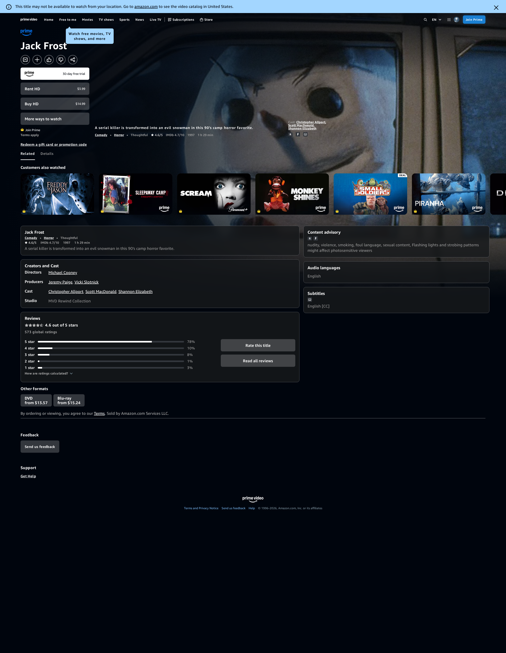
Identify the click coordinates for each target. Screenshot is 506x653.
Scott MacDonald (301, 125)
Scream (214, 194)
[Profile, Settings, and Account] (457, 19)
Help (252, 508)
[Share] (72, 59)
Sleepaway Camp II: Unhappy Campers (135, 194)
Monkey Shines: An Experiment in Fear (292, 194)
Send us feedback (233, 508)
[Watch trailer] (25, 59)
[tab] (28, 153)
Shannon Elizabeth (302, 128)
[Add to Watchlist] (37, 59)
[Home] (29, 19)
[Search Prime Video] (425, 19)
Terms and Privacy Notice (201, 508)
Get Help (28, 476)
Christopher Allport (310, 122)
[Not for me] (61, 59)
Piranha (448, 194)
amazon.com (146, 6)
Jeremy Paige (60, 282)
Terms (99, 413)
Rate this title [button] (258, 345)
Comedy (101, 135)
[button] (49, 373)
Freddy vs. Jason (57, 194)
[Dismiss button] (496, 7)
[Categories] (449, 19)
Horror (119, 135)
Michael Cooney (62, 272)
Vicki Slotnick (87, 282)
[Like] (49, 59)
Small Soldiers (370, 194)
